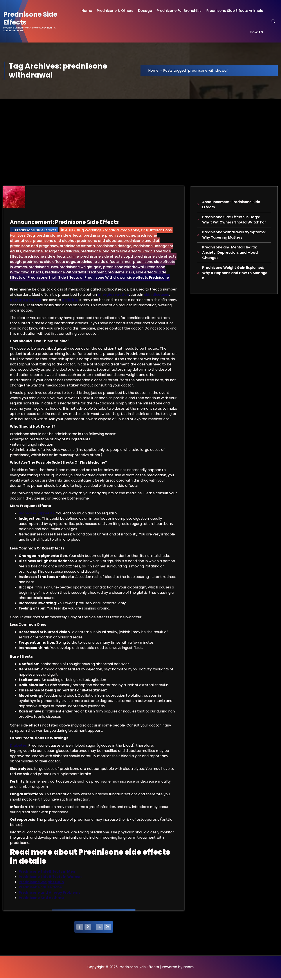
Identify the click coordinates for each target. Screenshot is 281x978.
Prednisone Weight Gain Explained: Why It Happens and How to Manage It (234, 273)
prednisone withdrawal (123, 266)
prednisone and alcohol (54, 240)
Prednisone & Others (115, 10)
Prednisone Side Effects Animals (234, 10)
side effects (146, 272)
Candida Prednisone (121, 230)
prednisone (93, 235)
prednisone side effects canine (51, 256)
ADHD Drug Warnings (83, 230)
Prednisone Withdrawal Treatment (75, 272)
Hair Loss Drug (22, 235)
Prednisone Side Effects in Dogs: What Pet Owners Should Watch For (234, 219)
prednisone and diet (141, 240)
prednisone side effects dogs (49, 261)
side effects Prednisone (148, 277)
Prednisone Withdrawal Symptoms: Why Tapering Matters (234, 235)
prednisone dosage (113, 245)
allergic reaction (113, 294)
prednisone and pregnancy (34, 245)
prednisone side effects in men (104, 261)
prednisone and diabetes (99, 240)
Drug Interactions (156, 230)
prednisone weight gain (80, 266)
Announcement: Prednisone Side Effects (64, 222)
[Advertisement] (140, 131)
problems (116, 272)
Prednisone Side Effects (36, 230)
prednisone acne (120, 235)
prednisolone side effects (59, 235)
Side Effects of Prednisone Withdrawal (92, 277)
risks (130, 272)
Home (86, 10)
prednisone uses (43, 266)
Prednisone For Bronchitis (179, 10)
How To (256, 31)
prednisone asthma (77, 245)
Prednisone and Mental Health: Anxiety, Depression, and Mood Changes (230, 252)
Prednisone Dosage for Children (51, 251)
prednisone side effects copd (106, 256)
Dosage (145, 10)
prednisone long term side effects (111, 251)
